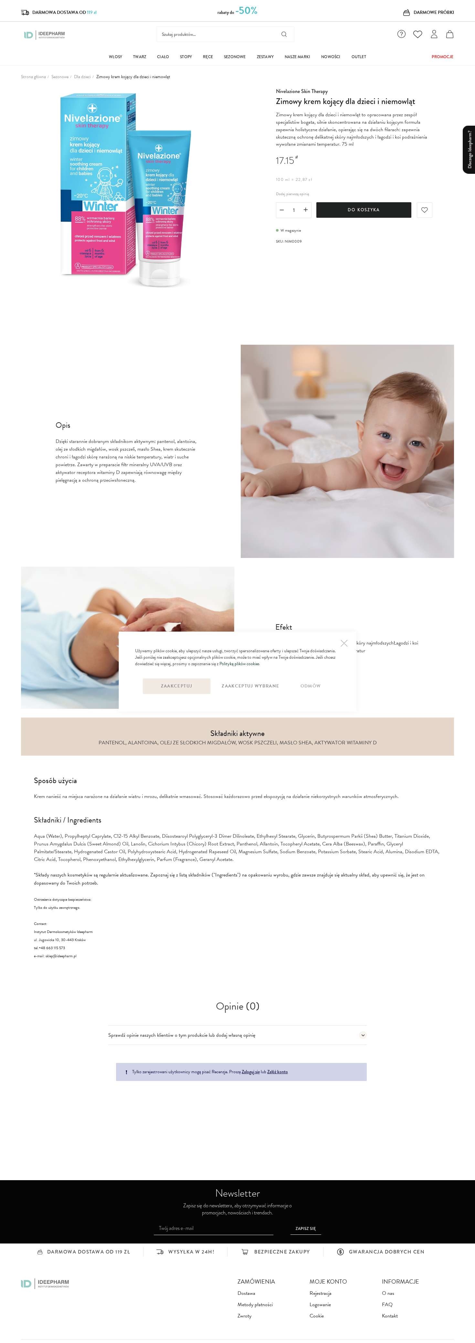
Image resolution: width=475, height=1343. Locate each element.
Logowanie (320, 1304)
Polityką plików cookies (239, 663)
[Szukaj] (284, 34)
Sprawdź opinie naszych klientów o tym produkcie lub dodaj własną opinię (181, 1035)
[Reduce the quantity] (281, 211)
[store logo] (44, 35)
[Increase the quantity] (305, 210)
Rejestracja (321, 1293)
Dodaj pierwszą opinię (292, 194)
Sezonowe (60, 77)
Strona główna (33, 77)
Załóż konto (277, 1071)
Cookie (317, 1316)
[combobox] (225, 34)
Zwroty (244, 1316)
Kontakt (390, 1316)
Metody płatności (255, 1304)
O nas (388, 1293)
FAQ (387, 1304)
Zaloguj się (251, 1071)
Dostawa (246, 1293)
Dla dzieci (82, 77)
